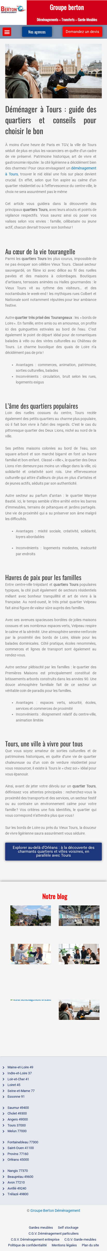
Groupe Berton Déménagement (55, 1210)
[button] (7, 32)
